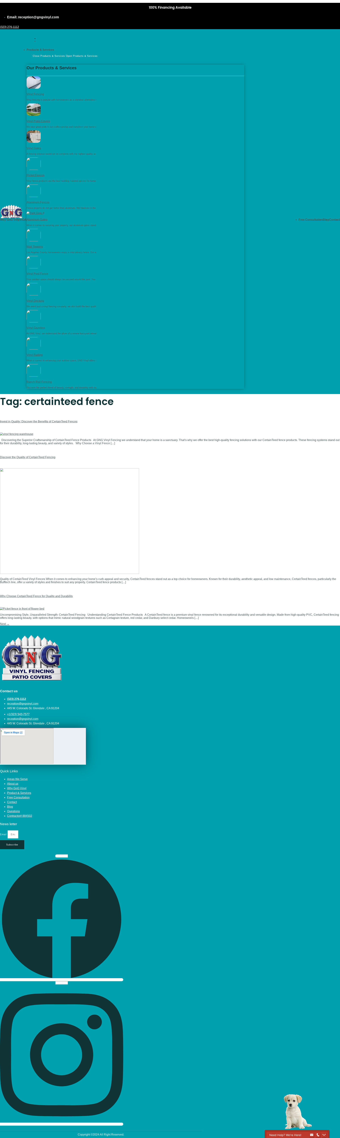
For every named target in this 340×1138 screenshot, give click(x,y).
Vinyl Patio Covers (38, 121)
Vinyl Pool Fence (37, 273)
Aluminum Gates (37, 219)
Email (4, 834)
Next (4, 623)
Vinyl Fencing (35, 94)
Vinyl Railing (35, 354)
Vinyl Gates (34, 148)
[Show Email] (311, 1135)
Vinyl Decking (35, 300)
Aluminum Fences (38, 202)
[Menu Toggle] (35, 39)
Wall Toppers (35, 246)
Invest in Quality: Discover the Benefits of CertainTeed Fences (38, 421)
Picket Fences (35, 175)
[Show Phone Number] (318, 1135)
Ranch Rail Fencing (39, 381)
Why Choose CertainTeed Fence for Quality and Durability (36, 596)
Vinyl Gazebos (36, 327)
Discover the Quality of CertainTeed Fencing (27, 457)
